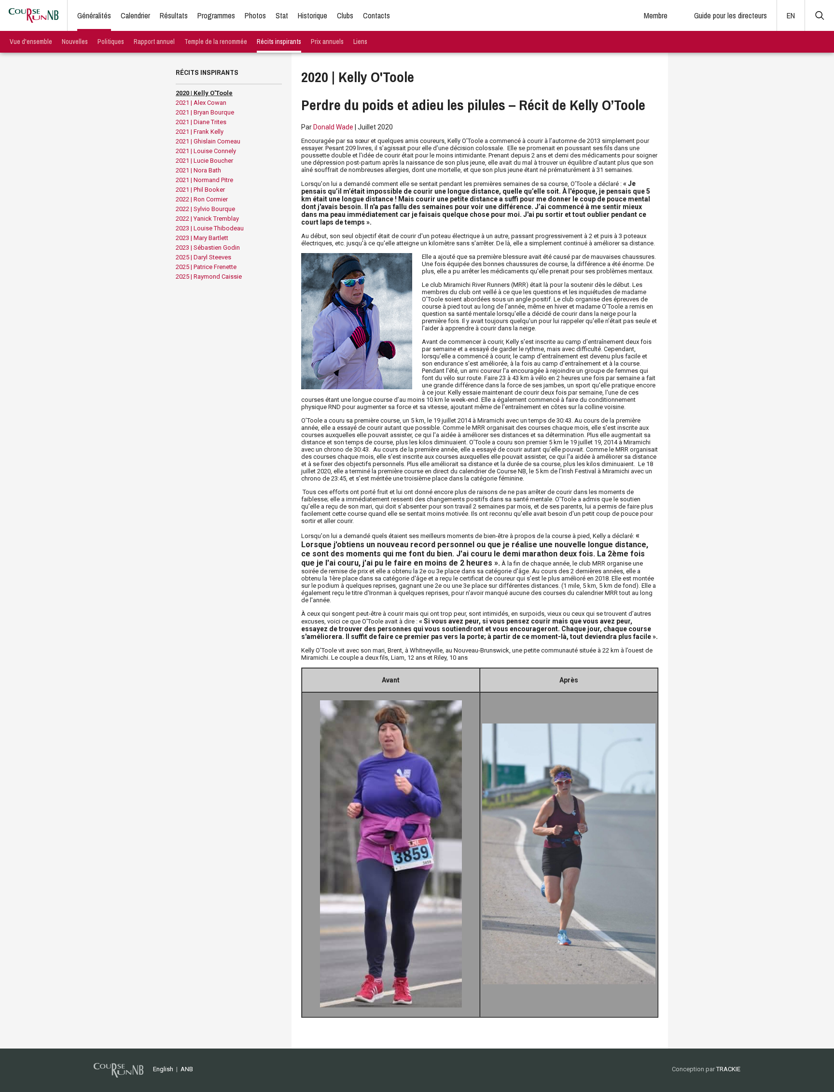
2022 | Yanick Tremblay (207, 218)
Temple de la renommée (215, 41)
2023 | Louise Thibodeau (210, 228)
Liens (360, 41)
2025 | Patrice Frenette (206, 266)
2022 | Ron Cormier (202, 199)
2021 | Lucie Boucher (204, 160)
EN (791, 15)
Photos (255, 15)
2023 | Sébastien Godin (208, 247)
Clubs (345, 15)
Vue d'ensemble (31, 41)
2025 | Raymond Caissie (209, 276)
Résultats (174, 15)
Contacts (376, 15)
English (163, 1069)
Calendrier (135, 15)
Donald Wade (333, 127)
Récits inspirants (279, 41)
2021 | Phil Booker (200, 189)
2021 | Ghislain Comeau (208, 141)
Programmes (216, 15)
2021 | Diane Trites (201, 122)
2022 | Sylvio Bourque (205, 209)
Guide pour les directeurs (730, 15)
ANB (187, 1069)
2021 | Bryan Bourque (205, 112)
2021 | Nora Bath (198, 170)
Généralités (94, 15)
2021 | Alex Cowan (201, 102)
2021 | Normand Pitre (204, 180)
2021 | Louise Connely (206, 151)
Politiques (110, 41)
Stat (282, 15)
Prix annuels (327, 41)
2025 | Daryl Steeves (203, 257)
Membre (655, 15)
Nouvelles (75, 41)
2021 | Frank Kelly (199, 131)
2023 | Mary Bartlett (202, 237)
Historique (312, 15)
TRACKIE (728, 1069)
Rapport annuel (154, 41)
